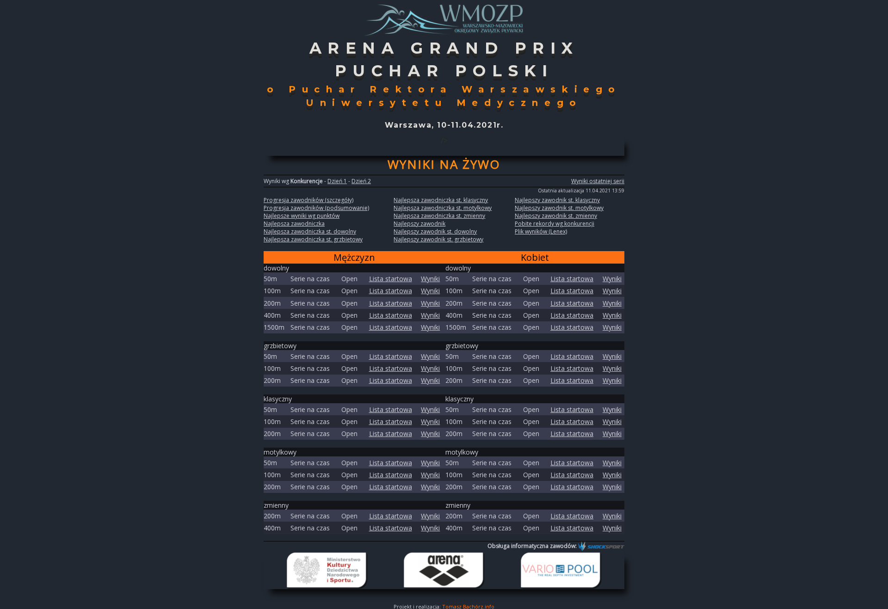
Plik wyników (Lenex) (541, 231)
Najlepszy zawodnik (419, 224)
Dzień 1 (337, 181)
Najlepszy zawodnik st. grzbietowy (438, 239)
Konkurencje (306, 181)
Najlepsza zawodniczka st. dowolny (310, 231)
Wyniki (430, 278)
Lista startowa (390, 278)
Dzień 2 (361, 181)
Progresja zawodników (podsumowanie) (316, 208)
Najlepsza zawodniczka (294, 224)
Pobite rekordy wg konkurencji (554, 224)
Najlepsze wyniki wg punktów (301, 216)
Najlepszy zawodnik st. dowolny (435, 231)
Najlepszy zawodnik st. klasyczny (557, 200)
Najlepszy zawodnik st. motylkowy (559, 208)
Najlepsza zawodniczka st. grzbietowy (313, 239)
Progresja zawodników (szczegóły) (308, 200)
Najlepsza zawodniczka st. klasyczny (441, 200)
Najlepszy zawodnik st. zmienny (556, 216)
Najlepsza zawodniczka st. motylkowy (443, 208)
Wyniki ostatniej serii (597, 181)
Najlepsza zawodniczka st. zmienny (439, 216)
